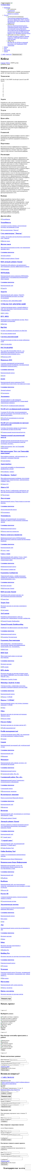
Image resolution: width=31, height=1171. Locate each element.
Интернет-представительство (17, 29)
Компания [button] (7, 7)
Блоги (28, 33)
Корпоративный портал (20, 25)
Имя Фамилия (5, 1059)
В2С (15, 21)
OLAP (17, 42)
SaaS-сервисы (24, 38)
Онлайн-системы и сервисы (16, 36)
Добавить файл (5, 1066)
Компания (4, 1089)
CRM (15, 38)
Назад (3, 1029)
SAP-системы (12, 39)
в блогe (9, 1093)
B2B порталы (25, 32)
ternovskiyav (12, 1083)
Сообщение (4, 1065)
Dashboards (20, 44)
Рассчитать (4, 1164)
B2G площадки (21, 21)
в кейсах (3, 1093)
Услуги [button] (6, 15)
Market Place (17, 19)
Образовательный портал (15, 27)
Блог (5, 48)
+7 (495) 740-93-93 (6, 54)
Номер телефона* (6, 1119)
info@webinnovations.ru (22, 1082)
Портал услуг (12, 33)
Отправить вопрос (6, 1139)
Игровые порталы (21, 33)
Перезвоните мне (16, 54)
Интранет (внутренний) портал (18, 28)
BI (13, 42)
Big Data (10, 42)
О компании (11, 10)
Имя (2, 1099)
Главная (3, 63)
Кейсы (6, 47)
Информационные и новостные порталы (19, 31)
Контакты (7, 50)
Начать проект (5, 1070)
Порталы (10, 25)
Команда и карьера (13, 13)
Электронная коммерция (15, 18)
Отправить (4, 1121)
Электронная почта (6, 1063)
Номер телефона (5, 1061)
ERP (18, 38)
